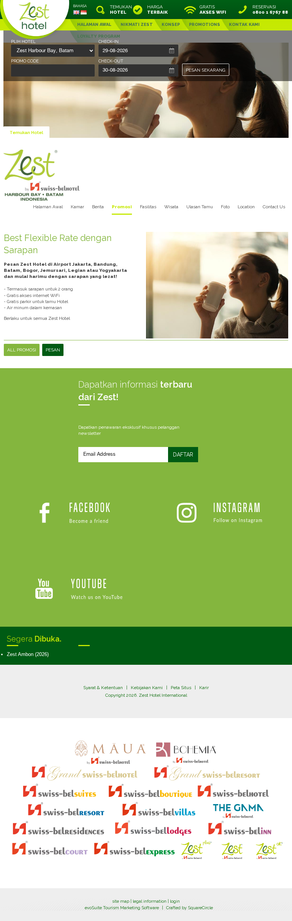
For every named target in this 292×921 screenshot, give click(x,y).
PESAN (53, 350)
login (175, 901)
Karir (204, 687)
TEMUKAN (120, 9)
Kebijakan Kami (147, 687)
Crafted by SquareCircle (189, 907)
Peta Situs (181, 687)
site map (120, 901)
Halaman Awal (48, 206)
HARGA (157, 9)
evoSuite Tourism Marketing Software (122, 907)
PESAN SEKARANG (205, 70)
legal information (150, 901)
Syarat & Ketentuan (103, 687)
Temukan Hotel (26, 132)
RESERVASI (270, 9)
